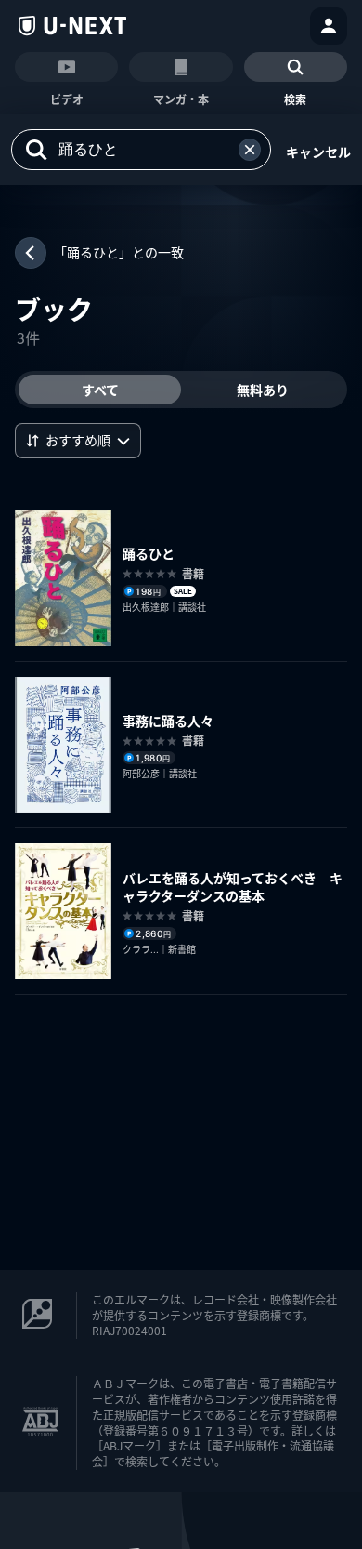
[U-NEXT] (72, 26)
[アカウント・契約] (328, 26)
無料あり (263, 389)
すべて (100, 389)
